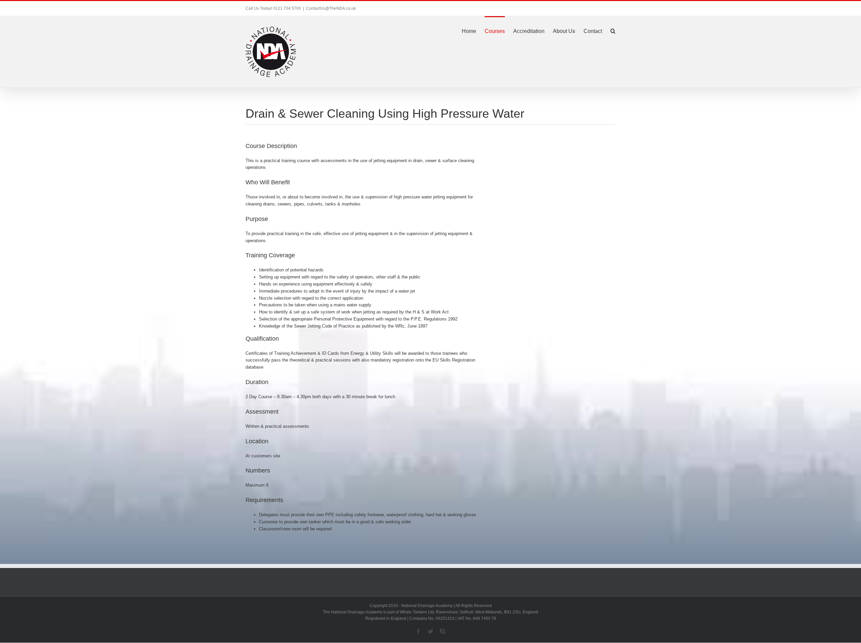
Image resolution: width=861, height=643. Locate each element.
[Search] (612, 30)
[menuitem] (473, 30)
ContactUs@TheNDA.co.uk (331, 8)
